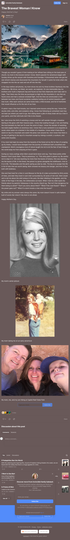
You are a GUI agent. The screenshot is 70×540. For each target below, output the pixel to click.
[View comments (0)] (9, 21)
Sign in (65, 3)
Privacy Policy (48, 507)
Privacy (34, 527)
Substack (26, 536)
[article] (35, 464)
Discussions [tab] (15, 455)
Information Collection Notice (34, 507)
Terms (39, 527)
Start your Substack (30, 531)
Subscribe (57, 3)
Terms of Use (43, 505)
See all (5, 498)
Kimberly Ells (10, 15)
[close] (52, 473)
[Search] (67, 455)
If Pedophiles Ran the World (12, 460)
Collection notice (47, 527)
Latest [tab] (8, 455)
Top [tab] (4, 455)
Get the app (44, 531)
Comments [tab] (6, 432)
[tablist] (9, 432)
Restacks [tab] (13, 432)
